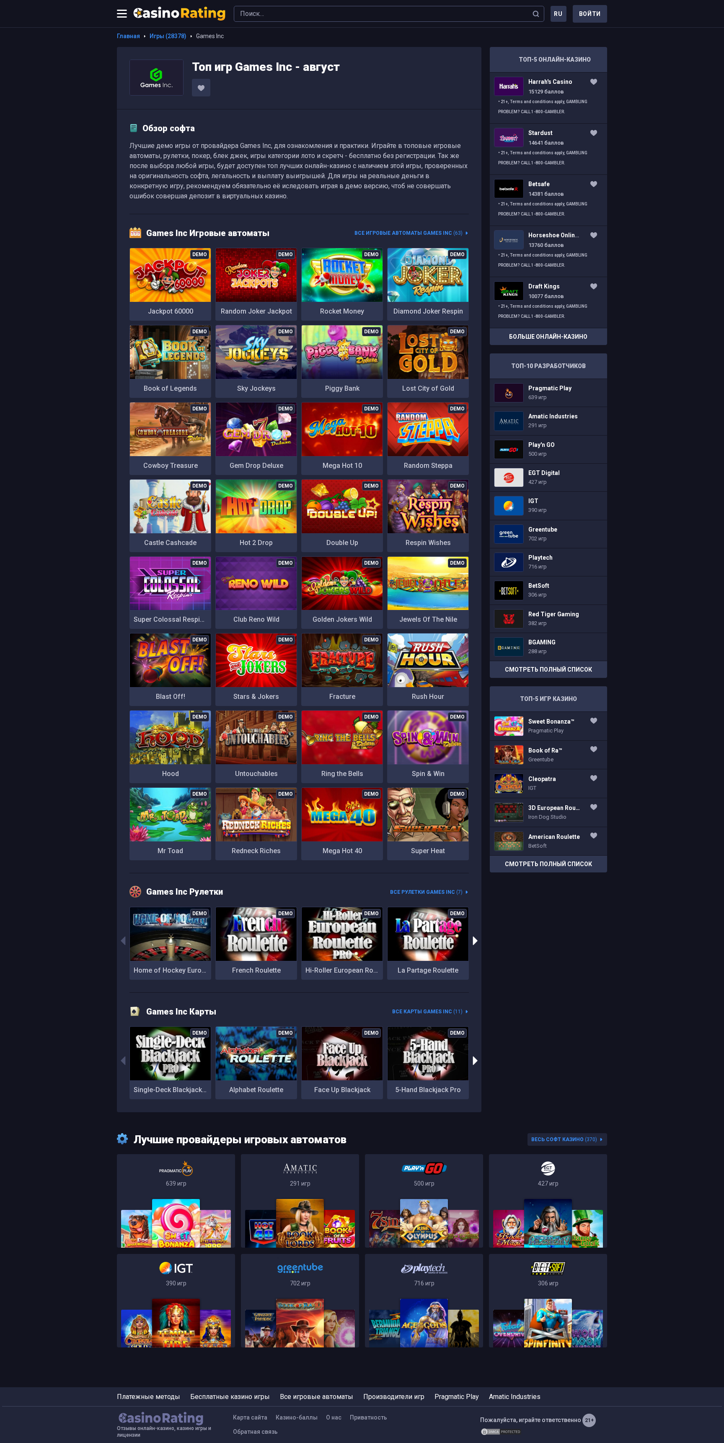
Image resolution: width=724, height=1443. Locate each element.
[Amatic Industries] (300, 1201)
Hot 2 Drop (256, 543)
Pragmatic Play (548, 393)
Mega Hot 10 (342, 466)
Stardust (548, 149)
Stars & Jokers (256, 697)
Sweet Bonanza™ (548, 726)
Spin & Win (428, 774)
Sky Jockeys (256, 388)
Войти (590, 13)
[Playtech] (424, 1300)
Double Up (342, 543)
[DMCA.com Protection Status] (501, 1431)
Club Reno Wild (256, 619)
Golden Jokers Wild (342, 619)
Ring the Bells (342, 774)
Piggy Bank (342, 388)
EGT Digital (548, 477)
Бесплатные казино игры (230, 1397)
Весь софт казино (564, 1139)
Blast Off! (170, 697)
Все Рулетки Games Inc (426, 892)
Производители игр (393, 1397)
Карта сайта (250, 1417)
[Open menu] (122, 13)
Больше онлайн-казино (548, 336)
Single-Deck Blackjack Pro (172, 1090)
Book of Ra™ (548, 755)
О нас (333, 1417)
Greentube (548, 534)
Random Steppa (428, 466)
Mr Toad (170, 851)
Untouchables (256, 774)
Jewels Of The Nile (428, 619)
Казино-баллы (297, 1417)
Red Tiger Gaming (548, 619)
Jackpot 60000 (170, 311)
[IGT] (176, 1300)
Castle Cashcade (170, 543)
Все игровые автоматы (316, 1397)
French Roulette (256, 970)
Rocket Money (342, 311)
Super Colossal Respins (170, 619)
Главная (128, 36)
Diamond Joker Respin (428, 311)
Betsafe (548, 200)
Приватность (368, 1417)
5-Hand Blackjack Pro (428, 1090)
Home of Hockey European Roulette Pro (172, 970)
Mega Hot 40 (342, 851)
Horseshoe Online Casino (548, 251)
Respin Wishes (428, 543)
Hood (170, 774)
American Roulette (548, 841)
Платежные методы (148, 1397)
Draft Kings (548, 302)
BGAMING (548, 647)
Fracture (342, 697)
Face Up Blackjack (342, 1090)
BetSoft (548, 590)
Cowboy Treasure (170, 466)
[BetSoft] (548, 1300)
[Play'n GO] (424, 1201)
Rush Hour (428, 697)
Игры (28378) (168, 36)
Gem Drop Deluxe (256, 466)
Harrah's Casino (548, 98)
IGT (548, 505)
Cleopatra (548, 783)
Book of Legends (170, 388)
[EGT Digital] (548, 1201)
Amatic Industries (548, 421)
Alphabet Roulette (256, 1090)
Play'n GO (548, 449)
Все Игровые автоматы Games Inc (408, 233)
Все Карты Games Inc (427, 1012)
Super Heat (428, 851)
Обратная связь (255, 1431)
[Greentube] (300, 1300)
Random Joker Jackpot (256, 311)
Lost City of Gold (428, 388)
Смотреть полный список (548, 669)
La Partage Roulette (428, 970)
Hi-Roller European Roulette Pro (344, 970)
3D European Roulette (548, 812)
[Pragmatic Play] (176, 1201)
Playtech (548, 562)
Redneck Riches (256, 851)
